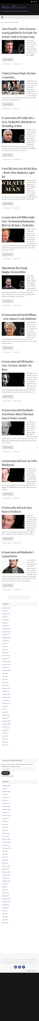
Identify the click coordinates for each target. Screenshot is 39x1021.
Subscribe (5, 773)
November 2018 (6, 664)
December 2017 (6, 694)
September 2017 (6, 703)
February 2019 (6, 655)
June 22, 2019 (16, 451)
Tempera (29, 970)
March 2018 (5, 685)
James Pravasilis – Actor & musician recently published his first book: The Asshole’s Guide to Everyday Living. (19, 33)
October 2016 (5, 727)
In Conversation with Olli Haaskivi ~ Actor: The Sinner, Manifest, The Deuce (18, 365)
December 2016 (6, 721)
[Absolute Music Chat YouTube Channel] (31, 1)
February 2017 (6, 715)
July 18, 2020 (16, 352)
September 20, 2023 (17, 64)
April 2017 (5, 712)
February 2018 (6, 688)
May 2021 (4, 617)
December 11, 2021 (17, 159)
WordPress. (34, 970)
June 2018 (4, 676)
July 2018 (4, 673)
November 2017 (6, 697)
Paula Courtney (7, 64)
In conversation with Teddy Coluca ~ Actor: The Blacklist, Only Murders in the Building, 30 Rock (19, 122)
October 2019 (5, 634)
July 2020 (4, 623)
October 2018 (5, 667)
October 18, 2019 (17, 400)
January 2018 (5, 691)
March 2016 (5, 745)
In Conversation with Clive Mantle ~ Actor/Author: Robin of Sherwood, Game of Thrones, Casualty (18, 414)
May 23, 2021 (16, 208)
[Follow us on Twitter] (34, 1)
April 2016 (5, 742)
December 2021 (6, 614)
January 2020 (5, 625)
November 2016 (6, 724)
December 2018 (6, 661)
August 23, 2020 (16, 258)
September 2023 (6, 608)
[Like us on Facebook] (37, 1)
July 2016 (4, 733)
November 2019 (6, 631)
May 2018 (4, 679)
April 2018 (5, 682)
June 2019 (4, 646)
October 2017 (5, 700)
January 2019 (5, 658)
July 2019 (4, 643)
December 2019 (6, 628)
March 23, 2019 (16, 498)
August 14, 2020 (16, 305)
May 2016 (4, 739)
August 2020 (5, 620)
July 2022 (4, 611)
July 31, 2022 (16, 108)
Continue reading (7, 59)
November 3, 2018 (17, 589)
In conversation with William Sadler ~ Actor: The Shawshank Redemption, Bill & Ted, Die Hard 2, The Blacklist (19, 221)
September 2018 (6, 670)
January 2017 (5, 718)
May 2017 (4, 709)
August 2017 (5, 706)
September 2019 (6, 637)
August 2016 (5, 730)
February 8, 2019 (17, 543)
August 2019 (5, 640)
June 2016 (4, 736)
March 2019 (5, 652)
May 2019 (4, 649)
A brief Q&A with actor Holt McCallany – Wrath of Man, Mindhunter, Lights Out (19, 172)
